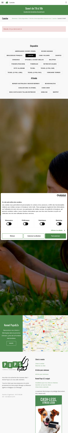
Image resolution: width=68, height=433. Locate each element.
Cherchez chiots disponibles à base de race (40, 18)
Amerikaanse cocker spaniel (25, 51)
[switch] (25, 223)
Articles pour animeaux (41, 374)
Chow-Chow (46, 88)
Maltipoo (52, 59)
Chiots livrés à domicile (41, 387)
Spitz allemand (19, 68)
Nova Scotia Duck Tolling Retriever (22, 92)
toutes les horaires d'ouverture (34, 12)
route (11, 343)
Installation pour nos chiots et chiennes (46, 383)
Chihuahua (16, 59)
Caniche (54, 18)
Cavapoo (58, 55)
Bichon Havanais (47, 51)
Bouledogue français (14, 55)
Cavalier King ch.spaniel (27, 88)
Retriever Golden (49, 64)
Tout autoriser (55, 236)
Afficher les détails (57, 230)
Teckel (32, 68)
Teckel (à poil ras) (34, 72)
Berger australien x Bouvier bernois (25, 83)
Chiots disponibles (23, 18)
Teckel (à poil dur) (47, 68)
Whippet (56, 92)
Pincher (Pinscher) (18, 64)
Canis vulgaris (44, 55)
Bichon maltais (50, 83)
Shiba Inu (44, 92)
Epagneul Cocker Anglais (34, 59)
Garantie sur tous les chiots (43, 385)
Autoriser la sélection (34, 236)
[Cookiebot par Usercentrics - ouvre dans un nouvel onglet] (58, 195)
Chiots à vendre (39, 363)
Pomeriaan (34, 64)
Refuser (12, 236)
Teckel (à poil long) (15, 72)
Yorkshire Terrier (53, 72)
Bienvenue (14, 18)
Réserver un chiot (40, 366)
